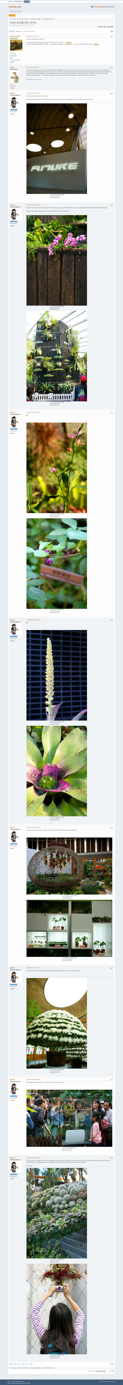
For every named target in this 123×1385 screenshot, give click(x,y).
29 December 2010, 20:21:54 (32, 36)
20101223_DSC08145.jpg (57, 609)
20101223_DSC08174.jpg (70, 895)
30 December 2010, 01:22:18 (33, 619)
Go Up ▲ (113, 1381)
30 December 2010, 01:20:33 (33, 204)
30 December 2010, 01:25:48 (33, 1079)
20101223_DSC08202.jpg (57, 1259)
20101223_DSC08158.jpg (57, 514)
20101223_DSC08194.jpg (70, 1147)
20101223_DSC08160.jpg (57, 721)
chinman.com (15, 6)
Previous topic (102, 26)
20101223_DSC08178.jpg (70, 957)
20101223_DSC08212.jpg (57, 1355)
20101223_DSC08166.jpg (57, 402)
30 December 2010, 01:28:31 (33, 1157)
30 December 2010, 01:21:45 (33, 412)
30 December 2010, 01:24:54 (33, 967)
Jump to (90, 1371)
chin (13, 93)
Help (100, 1381)
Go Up (10, 1364)
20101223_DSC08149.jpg (57, 306)
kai (13, 67)
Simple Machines (19, 1381)
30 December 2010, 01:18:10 (33, 93)
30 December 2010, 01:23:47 (33, 827)
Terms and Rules (106, 1381)
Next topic (110, 26)
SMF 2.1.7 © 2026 (11, 1381)
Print (112, 31)
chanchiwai (16, 36)
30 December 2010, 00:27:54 (32, 67)
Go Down (11, 31)
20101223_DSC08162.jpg (57, 817)
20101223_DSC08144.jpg (57, 194)
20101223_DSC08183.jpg (57, 1069)
